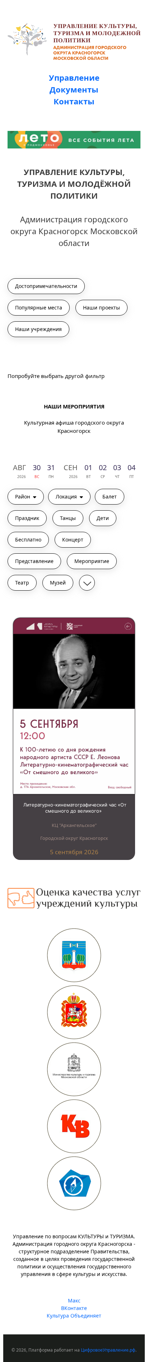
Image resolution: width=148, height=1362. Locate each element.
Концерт (72, 539)
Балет (109, 496)
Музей (58, 582)
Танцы (68, 518)
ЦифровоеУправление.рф (108, 1350)
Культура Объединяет (74, 1315)
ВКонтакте (74, 1308)
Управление (74, 77)
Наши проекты (101, 307)
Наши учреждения (38, 329)
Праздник (27, 518)
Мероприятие (91, 561)
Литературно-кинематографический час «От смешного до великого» (74, 808)
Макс (74, 1300)
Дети (103, 518)
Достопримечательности (46, 286)
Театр (22, 582)
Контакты (74, 101)
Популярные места (38, 307)
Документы (74, 89)
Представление (34, 561)
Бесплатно (28, 539)
